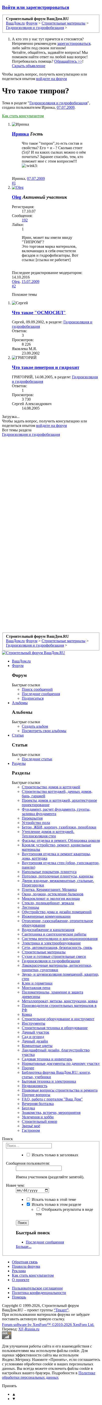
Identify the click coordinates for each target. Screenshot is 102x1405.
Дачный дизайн (35, 1041)
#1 (14, 183)
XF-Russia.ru (28, 1329)
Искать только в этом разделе (56, 1204)
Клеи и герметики (37, 983)
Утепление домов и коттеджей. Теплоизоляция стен (48, 833)
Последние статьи (37, 759)
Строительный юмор (39, 1121)
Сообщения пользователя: (28, 1163)
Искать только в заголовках (54, 1155)
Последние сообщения (41, 694)
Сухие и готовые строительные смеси (54, 956)
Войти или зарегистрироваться (35, 7)
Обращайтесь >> (68, 61)
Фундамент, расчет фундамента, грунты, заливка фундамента (56, 811)
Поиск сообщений (37, 689)
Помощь (19, 1297)
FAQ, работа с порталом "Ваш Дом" (52, 1099)
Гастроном (31, 1130)
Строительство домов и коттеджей (51, 787)
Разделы (19, 763)
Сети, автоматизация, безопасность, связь (57, 947)
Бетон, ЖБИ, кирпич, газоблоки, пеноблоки (59, 827)
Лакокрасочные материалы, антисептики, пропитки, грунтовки (57, 967)
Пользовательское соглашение (37, 1288)
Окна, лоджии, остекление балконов (52, 894)
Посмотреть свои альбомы (44, 731)
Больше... (23, 1246)
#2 (14, 286)
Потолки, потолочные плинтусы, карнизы (57, 876)
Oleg (16, 197)
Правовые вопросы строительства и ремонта (60, 1090)
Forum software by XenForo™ (48, 1324)
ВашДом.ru (21, 661)
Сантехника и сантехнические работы (54, 934)
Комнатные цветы (37, 1046)
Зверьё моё (31, 1126)
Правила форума (26, 1266)
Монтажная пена (36, 988)
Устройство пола (36, 823)
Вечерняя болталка (38, 1104)
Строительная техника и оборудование (55, 1028)
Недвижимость (34, 1086)
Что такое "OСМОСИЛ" (39, 312)
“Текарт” (61, 1310)
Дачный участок (35, 1032)
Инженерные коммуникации (46, 916)
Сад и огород (33, 1037)
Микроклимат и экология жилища (51, 898)
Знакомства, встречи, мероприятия (51, 1112)
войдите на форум (51, 79)
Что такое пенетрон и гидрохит (45, 367)
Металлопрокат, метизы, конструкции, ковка (60, 1001)
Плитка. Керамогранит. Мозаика (49, 889)
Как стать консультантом (23, 116)
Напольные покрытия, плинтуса (49, 872)
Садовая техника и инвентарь (47, 1059)
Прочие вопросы (36, 1095)
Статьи (18, 735)
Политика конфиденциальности (39, 1293)
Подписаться (33, 698)
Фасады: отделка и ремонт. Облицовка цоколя (61, 840)
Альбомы (20, 703)
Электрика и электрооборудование (51, 943)
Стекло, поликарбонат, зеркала (48, 903)
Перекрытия (32, 818)
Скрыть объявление (28, 66)
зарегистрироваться (73, 43)
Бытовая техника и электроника (49, 1081)
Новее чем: (15, 1185)
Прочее (28, 1068)
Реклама (19, 1271)
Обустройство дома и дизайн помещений (57, 912)
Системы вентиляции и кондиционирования (60, 939)
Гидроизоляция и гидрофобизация (58, 103)
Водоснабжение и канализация (48, 930)
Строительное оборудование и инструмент (58, 1019)
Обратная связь (25, 1262)
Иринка (20, 134)
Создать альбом (35, 726)
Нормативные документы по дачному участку (61, 1063)
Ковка (27, 1014)
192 (25, 220)
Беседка (28, 1108)
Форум (18, 665)
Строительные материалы (44, 952)
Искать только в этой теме (53, 1199)
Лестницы (30, 907)
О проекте (20, 1280)
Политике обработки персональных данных (48, 1375)
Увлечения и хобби (38, 1117)
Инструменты (33, 1023)
